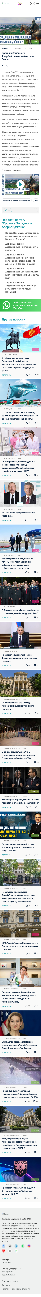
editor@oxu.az (8, 1271)
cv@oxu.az (6, 1262)
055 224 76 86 (8, 1275)
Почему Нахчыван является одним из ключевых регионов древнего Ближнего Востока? (22, 236)
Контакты (6, 1285)
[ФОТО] (20, 338)
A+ (7, 65)
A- (3, 66)
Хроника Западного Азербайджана (16, 200)
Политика (6, 375)
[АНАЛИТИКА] (20, 780)
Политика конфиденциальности (16, 1289)
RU (32, 3)
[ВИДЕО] (20, 825)
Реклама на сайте (10, 1281)
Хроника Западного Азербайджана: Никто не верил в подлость (21, 247)
